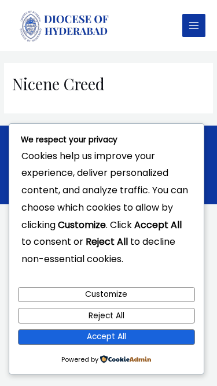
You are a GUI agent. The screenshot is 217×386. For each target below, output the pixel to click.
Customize (106, 294)
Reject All (106, 315)
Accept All (106, 336)
